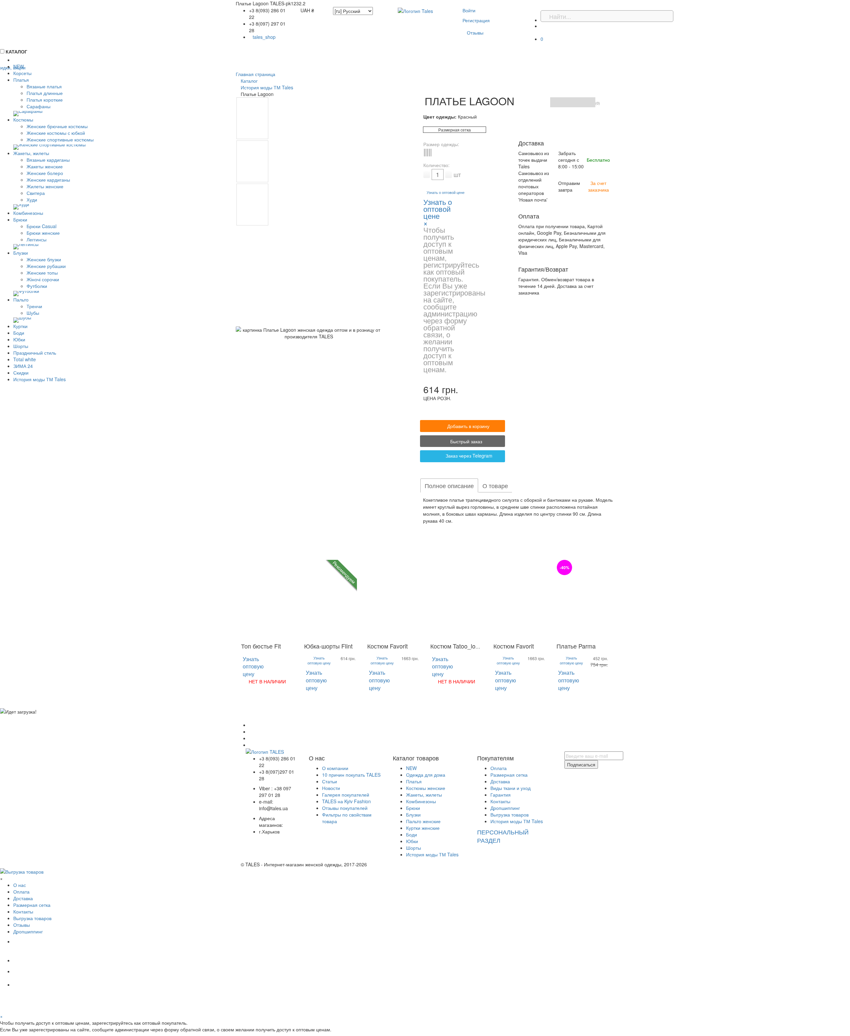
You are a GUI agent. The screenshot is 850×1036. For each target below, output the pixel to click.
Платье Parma (576, 646)
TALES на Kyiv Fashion (346, 801)
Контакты (500, 801)
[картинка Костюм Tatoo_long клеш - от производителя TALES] (456, 599)
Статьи (329, 781)
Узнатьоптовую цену (253, 666)
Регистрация (476, 20)
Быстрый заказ (465, 441)
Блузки (413, 814)
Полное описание (449, 485)
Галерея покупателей (345, 794)
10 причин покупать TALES (351, 774)
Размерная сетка (454, 129)
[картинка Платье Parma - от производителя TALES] (582, 599)
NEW (411, 768)
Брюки (413, 808)
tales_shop (264, 37)
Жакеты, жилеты (424, 794)
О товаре (495, 485)
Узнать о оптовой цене (446, 192)
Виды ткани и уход (510, 788)
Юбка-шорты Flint (328, 646)
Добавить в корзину (468, 426)
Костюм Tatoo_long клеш (464, 646)
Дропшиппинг (505, 808)
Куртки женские (423, 827)
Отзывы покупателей (345, 808)
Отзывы (475, 32)
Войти (469, 10)
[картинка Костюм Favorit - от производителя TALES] (393, 599)
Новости (331, 788)
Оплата (498, 768)
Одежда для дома (425, 774)
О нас (19, 885)
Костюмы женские (425, 788)
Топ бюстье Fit (261, 646)
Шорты (413, 847)
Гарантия (500, 794)
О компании (335, 768)
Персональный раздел (503, 836)
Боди (411, 834)
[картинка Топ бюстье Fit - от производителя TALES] (267, 599)
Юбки (412, 841)
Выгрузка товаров (509, 814)
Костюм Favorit (387, 646)
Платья (414, 781)
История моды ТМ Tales (432, 854)
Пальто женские (423, 821)
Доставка (500, 781)
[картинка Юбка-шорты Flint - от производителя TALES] (330, 599)
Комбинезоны (421, 801)
